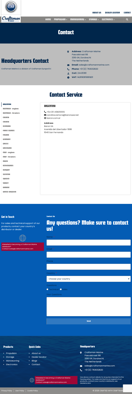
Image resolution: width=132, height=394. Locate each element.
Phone (50, 261)
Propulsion (59, 20)
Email (49, 249)
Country (51, 273)
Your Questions (54, 294)
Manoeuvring (77, 20)
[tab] (20, 104)
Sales (64, 289)
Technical (54, 289)
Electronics (107, 20)
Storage (93, 20)
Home (48, 20)
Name (50, 236)
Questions (52, 285)
